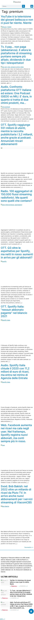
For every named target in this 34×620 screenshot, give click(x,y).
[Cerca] (23, 6)
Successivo (29, 547)
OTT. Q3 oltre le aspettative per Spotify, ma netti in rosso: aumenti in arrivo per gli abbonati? (17, 252)
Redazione (14, 586)
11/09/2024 (13, 598)
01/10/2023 (13, 610)
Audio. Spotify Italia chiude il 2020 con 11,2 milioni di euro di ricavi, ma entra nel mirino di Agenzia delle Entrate (15, 372)
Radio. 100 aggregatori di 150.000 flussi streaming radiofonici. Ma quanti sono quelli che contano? (16, 195)
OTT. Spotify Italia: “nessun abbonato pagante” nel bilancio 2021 (14, 311)
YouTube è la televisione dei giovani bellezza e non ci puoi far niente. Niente (17, 20)
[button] (31, 6)
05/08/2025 (22, 586)
